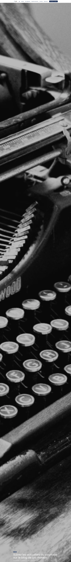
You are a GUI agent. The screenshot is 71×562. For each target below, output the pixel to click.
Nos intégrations (27, 1)
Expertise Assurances (35, 1)
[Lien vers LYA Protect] (19, 1)
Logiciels (22, 1)
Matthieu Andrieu (16, 560)
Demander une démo (53, 1)
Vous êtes (41, 1)
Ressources (46, 1)
